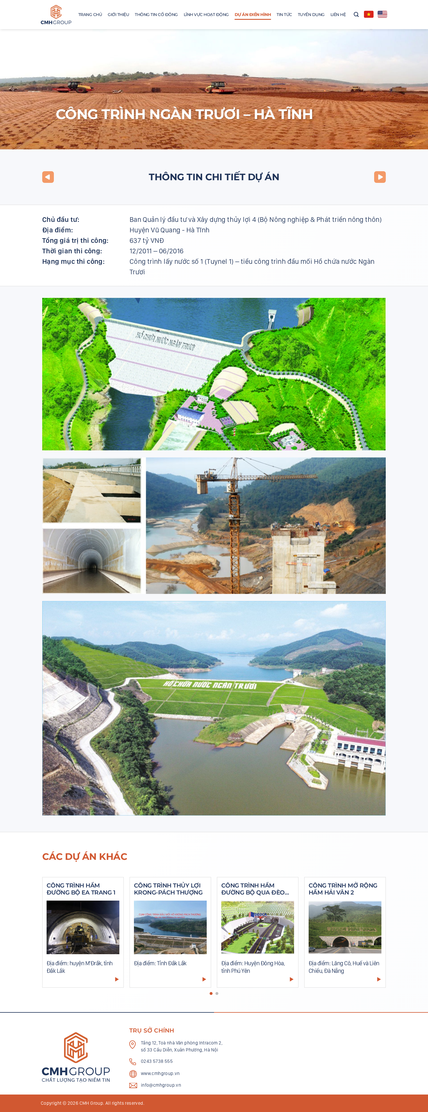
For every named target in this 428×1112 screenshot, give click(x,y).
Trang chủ (90, 14)
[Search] (356, 14)
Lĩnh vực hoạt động (206, 14)
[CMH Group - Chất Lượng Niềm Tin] (56, 14)
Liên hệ (338, 14)
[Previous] (53, 935)
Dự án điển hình (253, 14)
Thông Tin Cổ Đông (156, 14)
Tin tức (284, 14)
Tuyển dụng (311, 14)
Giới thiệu (118, 14)
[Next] (374, 935)
